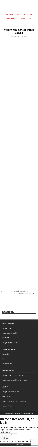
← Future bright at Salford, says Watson (14, 291)
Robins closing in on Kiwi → (27, 293)
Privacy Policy (7, 406)
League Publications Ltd (10, 392)
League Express (7, 328)
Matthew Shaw (15, 37)
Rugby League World (9, 333)
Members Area (7, 364)
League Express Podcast (10, 343)
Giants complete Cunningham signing (19, 31)
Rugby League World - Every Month (14, 380)
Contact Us (6, 396)
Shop (30, 18)
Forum (23, 18)
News (18, 14)
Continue (5, 438)
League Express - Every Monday (13, 375)
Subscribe (9, 14)
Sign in (4, 359)
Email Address (5, 432)
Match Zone (28, 14)
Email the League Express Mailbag (14, 401)
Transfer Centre (11, 18)
